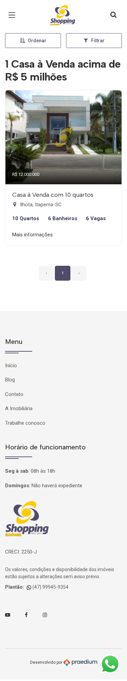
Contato (14, 394)
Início (11, 365)
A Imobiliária (19, 408)
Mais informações (32, 235)
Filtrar (98, 40)
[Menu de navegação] (13, 15)
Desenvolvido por (46, 662)
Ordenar (37, 40)
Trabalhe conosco (25, 423)
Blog (10, 380)
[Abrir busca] (113, 15)
